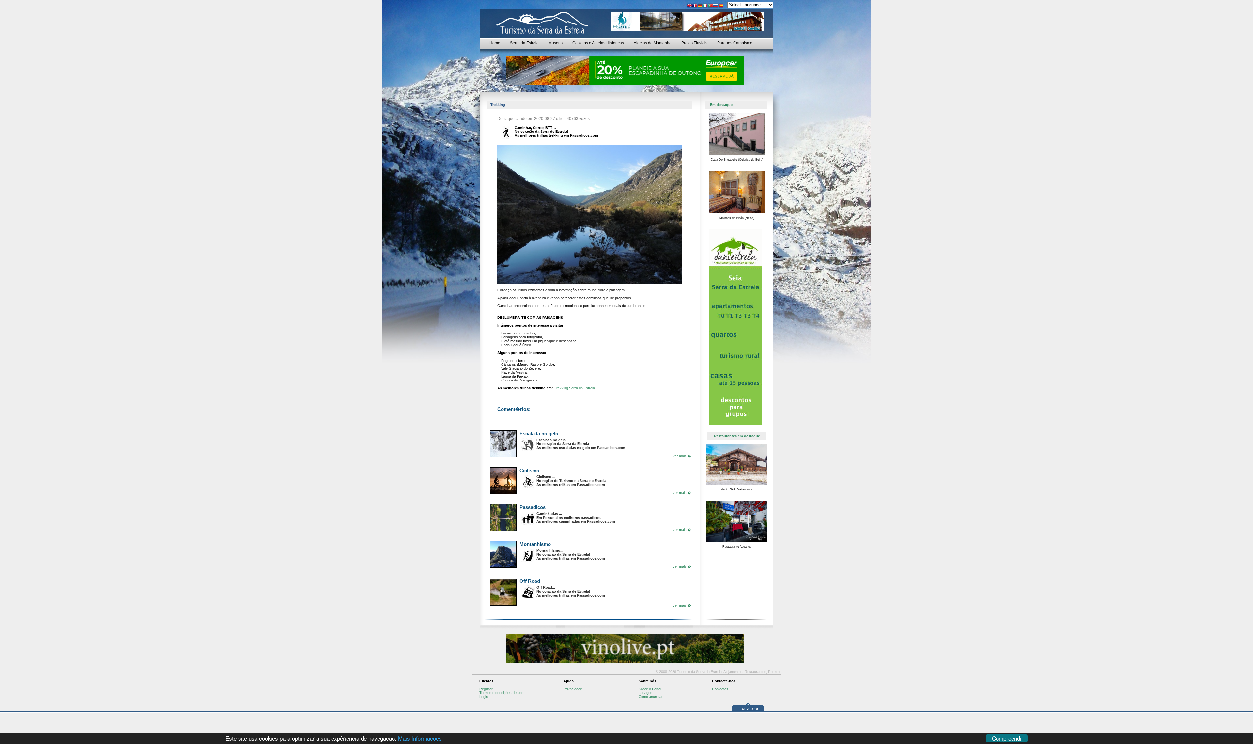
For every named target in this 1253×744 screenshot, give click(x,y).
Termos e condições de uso (501, 693)
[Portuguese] (710, 6)
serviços (645, 693)
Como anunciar (651, 697)
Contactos (720, 689)
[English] (689, 6)
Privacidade (573, 689)
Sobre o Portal (650, 689)
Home (494, 43)
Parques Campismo (734, 43)
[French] (694, 6)
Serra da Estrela (524, 43)
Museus (556, 43)
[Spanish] (720, 6)
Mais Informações (420, 738)
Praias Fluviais (694, 43)
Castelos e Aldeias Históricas (598, 43)
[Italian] (705, 6)
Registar (486, 689)
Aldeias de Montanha (653, 43)
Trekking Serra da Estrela (574, 388)
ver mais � (682, 456)
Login (483, 697)
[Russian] (715, 6)
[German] (700, 6)
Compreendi (1006, 738)
